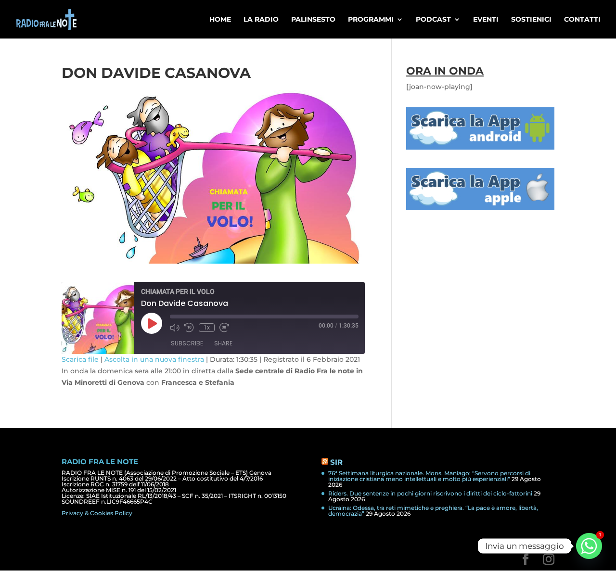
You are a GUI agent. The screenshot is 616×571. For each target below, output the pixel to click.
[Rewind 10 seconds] (189, 327)
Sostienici (531, 20)
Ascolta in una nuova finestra (154, 359)
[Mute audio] (175, 327)
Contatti (582, 20)
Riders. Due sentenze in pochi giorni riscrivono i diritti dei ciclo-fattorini (430, 493)
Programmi (371, 20)
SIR (336, 462)
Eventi (486, 20)
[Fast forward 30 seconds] (224, 327)
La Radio (261, 20)
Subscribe (187, 343)
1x (207, 327)
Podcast (433, 20)
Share (223, 343)
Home (220, 20)
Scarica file (80, 359)
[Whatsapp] (589, 546)
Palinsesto (313, 20)
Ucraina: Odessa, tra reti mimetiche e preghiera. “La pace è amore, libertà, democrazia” (433, 510)
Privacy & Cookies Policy (97, 513)
